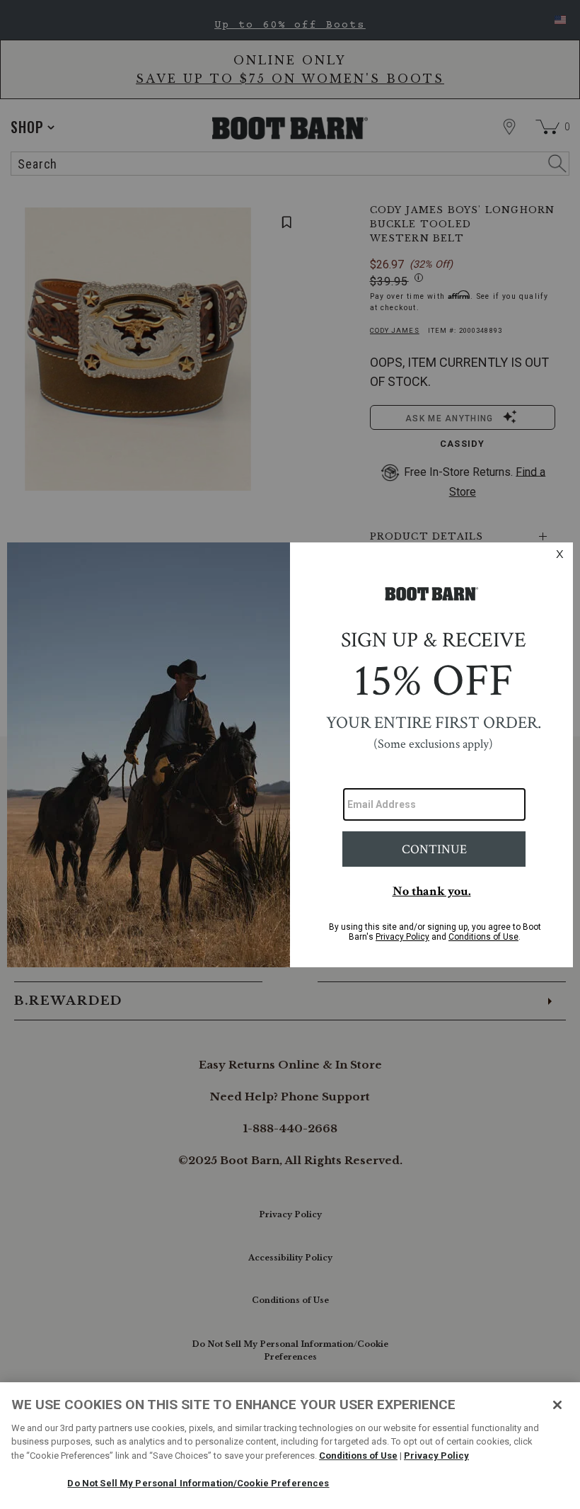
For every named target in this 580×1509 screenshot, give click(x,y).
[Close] (557, 1404)
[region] (290, 1445)
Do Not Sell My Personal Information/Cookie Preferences (198, 1483)
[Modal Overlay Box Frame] (290, 754)
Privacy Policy (436, 1455)
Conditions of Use (358, 1455)
